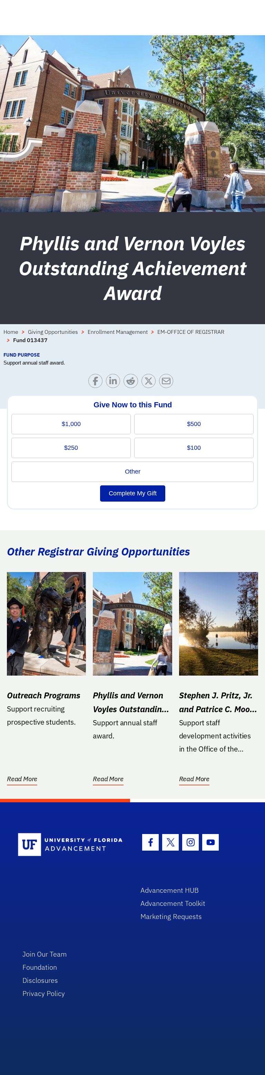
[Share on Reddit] (132, 382)
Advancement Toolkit (172, 903)
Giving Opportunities (53, 331)
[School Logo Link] (71, 845)
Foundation (39, 967)
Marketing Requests (171, 916)
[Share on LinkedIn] (115, 382)
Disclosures (40, 980)
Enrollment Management (118, 331)
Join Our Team (44, 954)
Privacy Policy (43, 993)
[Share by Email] (168, 382)
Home (10, 331)
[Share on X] (150, 382)
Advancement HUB (169, 890)
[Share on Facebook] (97, 382)
